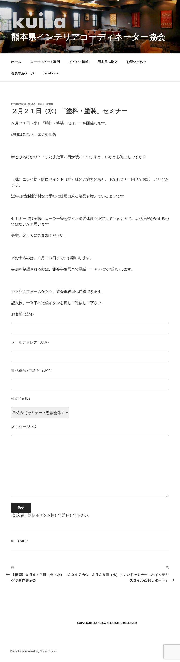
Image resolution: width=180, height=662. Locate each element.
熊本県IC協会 (107, 62)
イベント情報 (79, 62)
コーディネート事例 (45, 62)
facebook (50, 73)
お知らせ (23, 540)
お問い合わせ (136, 62)
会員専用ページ (22, 73)
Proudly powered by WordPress (33, 651)
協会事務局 (61, 269)
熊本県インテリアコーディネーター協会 (88, 37)
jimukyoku (45, 104)
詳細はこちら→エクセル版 (33, 134)
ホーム (16, 62)
